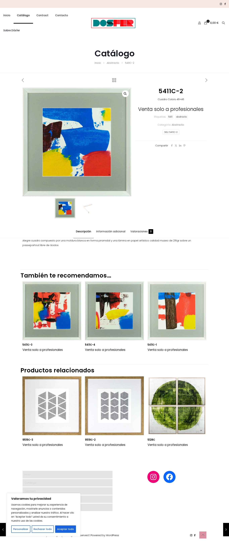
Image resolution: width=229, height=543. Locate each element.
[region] (43, 514)
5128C (151, 439)
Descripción (83, 231)
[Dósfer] (113, 22)
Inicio (98, 63)
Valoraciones (141, 231)
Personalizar (20, 529)
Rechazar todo (43, 529)
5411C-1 (152, 344)
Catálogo (30, 482)
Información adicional (110, 231)
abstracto (181, 116)
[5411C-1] (226, 529)
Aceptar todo (65, 529)
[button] (125, 93)
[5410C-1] (3, 529)
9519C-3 (27, 439)
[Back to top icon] (202, 534)
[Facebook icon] (225, 4)
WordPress (112, 535)
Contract (30, 491)
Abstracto (113, 63)
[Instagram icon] (221, 4)
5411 (170, 116)
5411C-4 (90, 344)
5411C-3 (27, 344)
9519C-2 (90, 439)
